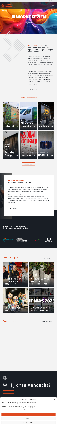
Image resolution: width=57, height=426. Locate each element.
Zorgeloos (28, 24)
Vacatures (7, 1)
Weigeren (28, 418)
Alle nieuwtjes (48, 258)
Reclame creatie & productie (29, 22)
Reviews (14, 1)
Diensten (5, 397)
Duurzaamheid (28, 1)
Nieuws (37, 1)
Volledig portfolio (28, 164)
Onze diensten (13, 208)
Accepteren (29, 414)
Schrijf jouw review (47, 321)
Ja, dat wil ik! (33, 89)
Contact (43, 1)
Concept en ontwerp (28, 21)
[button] (55, 399)
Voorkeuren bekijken (28, 422)
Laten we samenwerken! (28, 26)
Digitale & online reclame (28, 23)
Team (21, 1)
